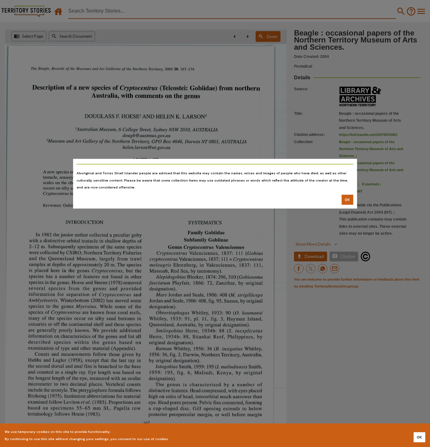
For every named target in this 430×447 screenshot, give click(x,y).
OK (347, 200)
